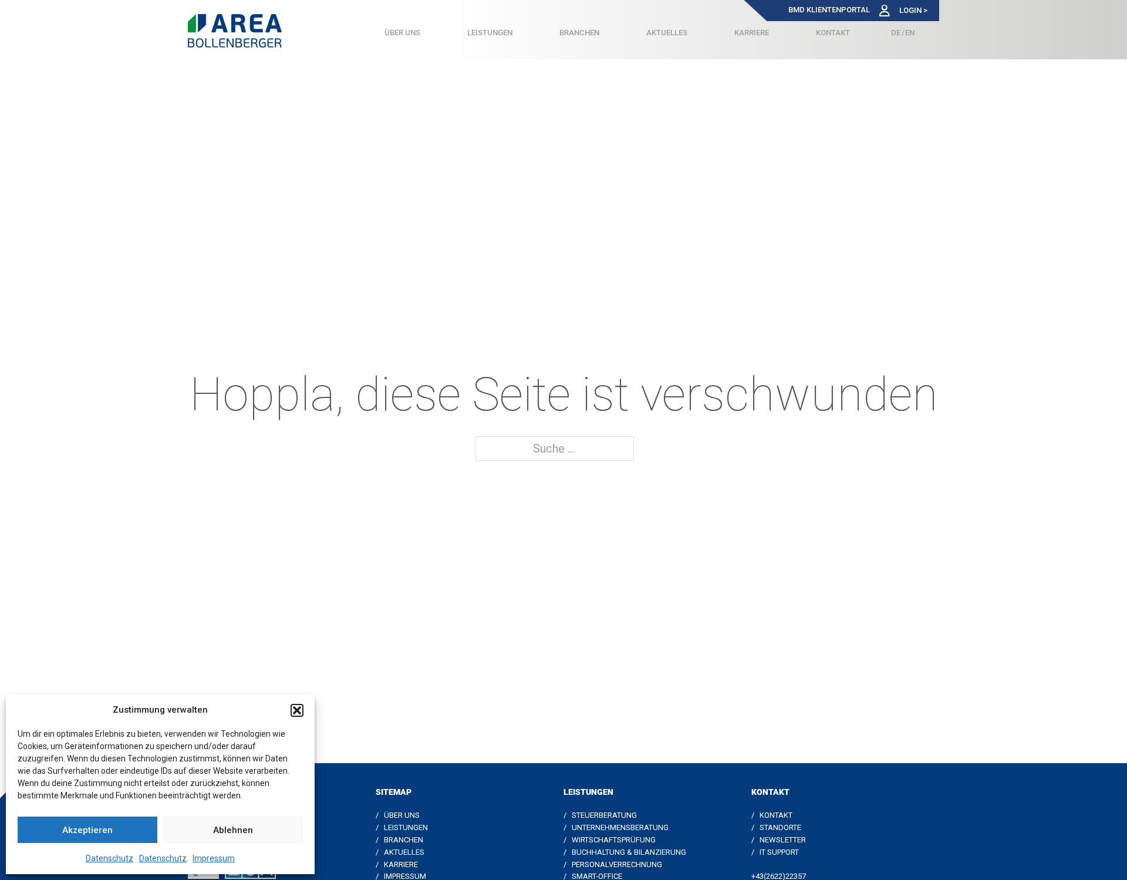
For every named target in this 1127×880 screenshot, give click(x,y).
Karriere (751, 32)
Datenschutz (109, 858)
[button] (297, 710)
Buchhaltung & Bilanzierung (629, 852)
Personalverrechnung (617, 864)
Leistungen (489, 32)
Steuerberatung (604, 815)
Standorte (780, 827)
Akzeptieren (87, 830)
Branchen (579, 32)
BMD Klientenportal (829, 9)
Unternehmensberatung (620, 827)
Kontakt (833, 32)
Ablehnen (233, 830)
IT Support (779, 852)
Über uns (402, 32)
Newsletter (783, 839)
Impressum (214, 858)
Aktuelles (666, 32)
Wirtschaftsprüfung (614, 839)
